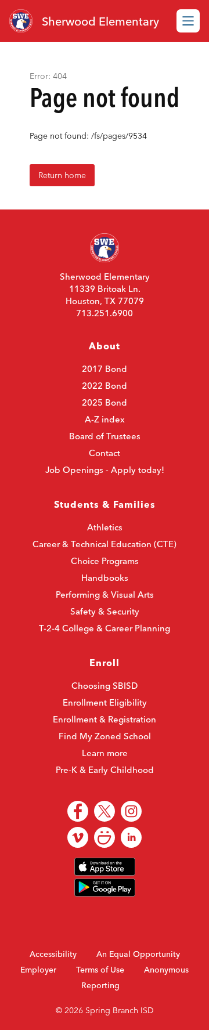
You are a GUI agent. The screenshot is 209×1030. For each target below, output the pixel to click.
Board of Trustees (104, 436)
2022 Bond (104, 385)
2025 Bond (104, 402)
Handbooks (104, 577)
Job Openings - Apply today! (104, 469)
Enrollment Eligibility (105, 702)
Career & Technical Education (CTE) (104, 544)
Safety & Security (104, 611)
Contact (104, 452)
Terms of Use (100, 969)
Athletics (104, 527)
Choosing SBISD (104, 685)
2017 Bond (104, 368)
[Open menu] (188, 20)
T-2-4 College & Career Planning (104, 628)
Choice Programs (105, 560)
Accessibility (53, 954)
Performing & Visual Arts (105, 594)
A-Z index (105, 419)
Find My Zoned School (105, 736)
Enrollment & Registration (104, 719)
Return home (62, 175)
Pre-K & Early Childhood (105, 769)
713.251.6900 (104, 313)
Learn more (105, 752)
